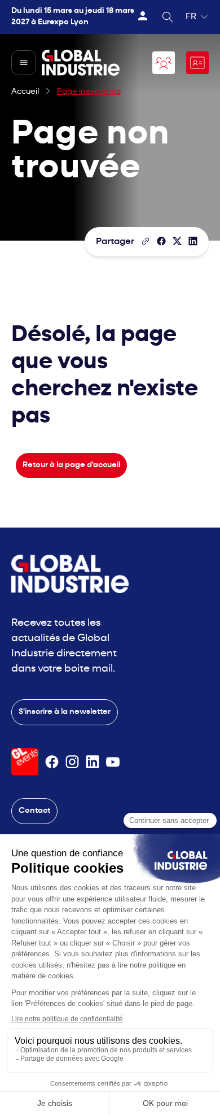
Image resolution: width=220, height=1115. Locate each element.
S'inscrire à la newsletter (65, 712)
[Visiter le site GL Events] (24, 762)
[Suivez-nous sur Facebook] (52, 762)
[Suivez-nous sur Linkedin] (92, 762)
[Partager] (161, 241)
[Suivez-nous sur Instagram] (72, 762)
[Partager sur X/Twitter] (177, 241)
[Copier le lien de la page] (145, 241)
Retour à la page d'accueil (71, 465)
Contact (34, 811)
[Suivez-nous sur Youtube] (113, 762)
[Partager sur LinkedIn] (192, 241)
